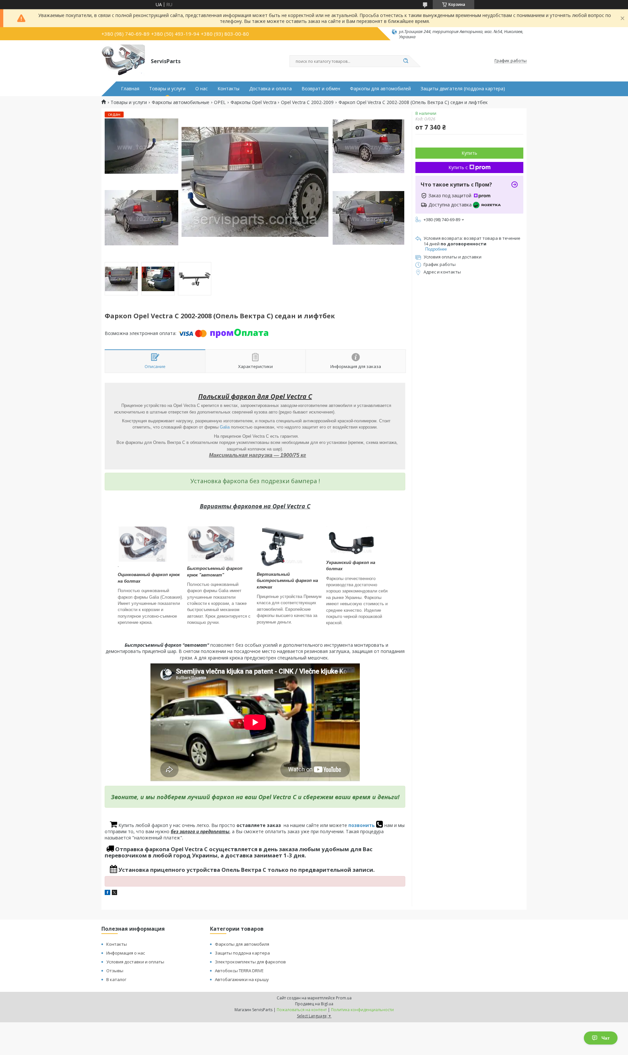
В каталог (116, 979)
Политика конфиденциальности (362, 1009)
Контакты (228, 88)
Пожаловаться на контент (302, 1009)
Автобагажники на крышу (242, 979)
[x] (114, 893)
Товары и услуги (167, 88)
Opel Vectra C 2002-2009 (307, 102)
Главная (130, 88)
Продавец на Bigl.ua (314, 1004)
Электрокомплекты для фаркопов (250, 962)
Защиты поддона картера (242, 953)
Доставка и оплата (270, 88)
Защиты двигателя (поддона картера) (463, 88)
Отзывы (114, 971)
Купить (469, 153)
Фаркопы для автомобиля (242, 944)
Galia (225, 427)
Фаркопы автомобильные (180, 102)
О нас (201, 88)
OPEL (220, 102)
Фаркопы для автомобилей (380, 88)
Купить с (458, 167)
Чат (606, 1038)
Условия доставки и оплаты (135, 962)
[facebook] (107, 893)
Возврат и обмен (321, 88)
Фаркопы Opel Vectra (253, 102)
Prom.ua (344, 998)
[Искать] (405, 61)
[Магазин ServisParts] (123, 60)
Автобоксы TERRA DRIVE (239, 971)
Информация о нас (125, 953)
